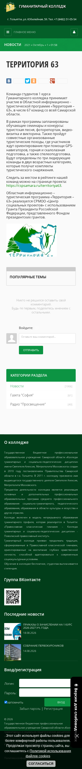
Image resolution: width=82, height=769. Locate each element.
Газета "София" (22, 395)
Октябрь (38, 45)
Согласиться (41, 763)
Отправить (31, 350)
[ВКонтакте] (15, 80)
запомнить (15, 702)
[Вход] (37, 328)
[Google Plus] (58, 80)
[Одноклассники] (40, 80)
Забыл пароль (30, 708)
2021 (27, 45)
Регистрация (53, 708)
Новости (17, 386)
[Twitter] (27, 80)
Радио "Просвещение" (28, 404)
